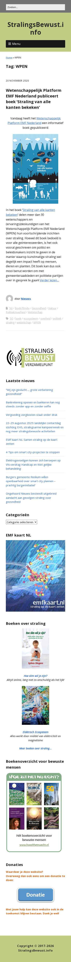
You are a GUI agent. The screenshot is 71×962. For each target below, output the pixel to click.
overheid (45, 318)
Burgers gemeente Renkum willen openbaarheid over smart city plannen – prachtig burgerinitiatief (31, 481)
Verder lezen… (49, 280)
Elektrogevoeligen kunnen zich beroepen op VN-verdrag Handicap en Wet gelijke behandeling (33, 464)
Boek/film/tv (22, 308)
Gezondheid (39, 308)
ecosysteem (31, 318)
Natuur (52, 308)
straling (10, 322)
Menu (16, 44)
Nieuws (26, 298)
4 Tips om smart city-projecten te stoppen (33, 452)
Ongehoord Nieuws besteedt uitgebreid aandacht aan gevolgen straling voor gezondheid (31, 498)
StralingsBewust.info (35, 28)
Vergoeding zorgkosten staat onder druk (31, 415)
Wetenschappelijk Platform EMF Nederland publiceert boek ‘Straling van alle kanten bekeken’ (33, 98)
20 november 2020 (17, 80)
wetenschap (24, 322)
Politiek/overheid (15, 312)
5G (11, 308)
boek (18, 318)
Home (9, 57)
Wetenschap (35, 312)
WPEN (37, 322)
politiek (57, 318)
